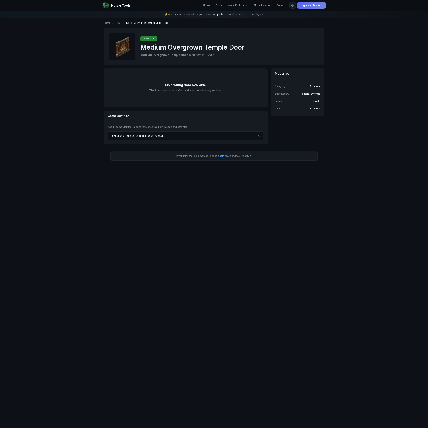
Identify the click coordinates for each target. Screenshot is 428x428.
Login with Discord (311, 5)
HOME (107, 23)
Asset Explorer (236, 5)
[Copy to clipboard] (258, 136)
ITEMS (118, 23)
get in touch (224, 155)
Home (206, 5)
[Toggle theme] (292, 5)
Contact (281, 5)
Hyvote (219, 14)
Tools (219, 5)
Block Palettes (262, 5)
